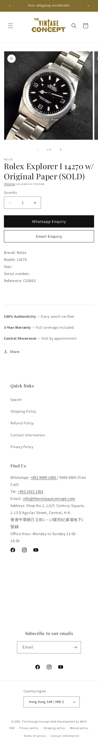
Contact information (65, 736)
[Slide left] (37, 149)
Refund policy (79, 728)
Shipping (9, 184)
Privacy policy (29, 728)
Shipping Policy (23, 411)
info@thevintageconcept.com (49, 498)
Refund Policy (22, 423)
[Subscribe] (75, 647)
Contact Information (27, 435)
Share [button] (15, 351)
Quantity (10, 192)
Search (16, 399)
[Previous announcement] (9, 5)
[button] (10, 26)
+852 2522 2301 (30, 491)
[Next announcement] (88, 5)
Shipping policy (54, 728)
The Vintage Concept (36, 721)
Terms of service (35, 736)
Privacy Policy (21, 446)
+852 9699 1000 (43, 477)
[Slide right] (60, 149)
